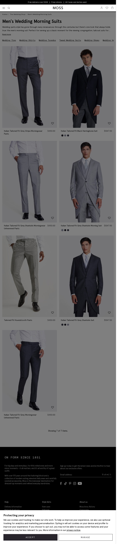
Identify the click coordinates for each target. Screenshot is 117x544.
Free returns (56, 2)
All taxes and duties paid (76, 2)
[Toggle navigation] (3, 8)
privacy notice (73, 530)
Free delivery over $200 (38, 2)
